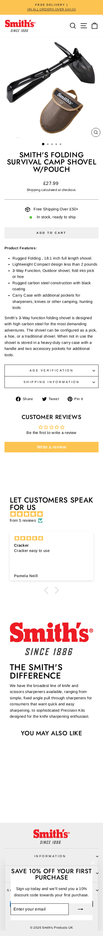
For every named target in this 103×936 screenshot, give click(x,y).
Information (50, 856)
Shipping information (52, 382)
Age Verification (52, 370)
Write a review (51, 447)
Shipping (33, 190)
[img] (54, 514)
